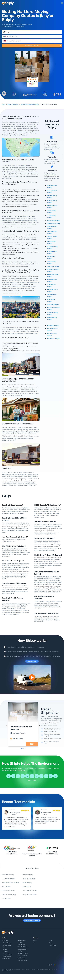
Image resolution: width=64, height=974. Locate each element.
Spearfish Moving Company (51, 227)
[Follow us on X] (48, 965)
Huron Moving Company (53, 220)
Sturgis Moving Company (51, 257)
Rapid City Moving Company (52, 191)
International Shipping (9, 894)
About (34, 940)
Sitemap (51, 943)
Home (3, 104)
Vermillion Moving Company (52, 237)
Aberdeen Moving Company (52, 196)
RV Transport (5, 940)
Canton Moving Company (51, 300)
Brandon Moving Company (51, 242)
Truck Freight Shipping (30, 890)
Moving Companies (13, 104)
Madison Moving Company (51, 262)
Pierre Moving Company (53, 223)
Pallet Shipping (27, 882)
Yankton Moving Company (51, 216)
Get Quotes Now (31, 661)
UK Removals (6, 898)
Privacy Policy (52, 945)
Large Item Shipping (29, 879)
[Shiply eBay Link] (53, 965)
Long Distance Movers (30, 894)
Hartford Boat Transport (53, 338)
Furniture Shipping (8, 875)
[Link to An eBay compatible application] (32, 848)
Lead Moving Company (53, 304)
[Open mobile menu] (62, 3)
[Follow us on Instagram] (51, 965)
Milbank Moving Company (51, 285)
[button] (39, 726)
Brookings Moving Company (52, 201)
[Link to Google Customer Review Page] (12, 848)
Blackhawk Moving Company (52, 318)
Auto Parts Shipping (7, 943)
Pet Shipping (5, 949)
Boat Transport (21, 958)
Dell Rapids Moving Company (52, 280)
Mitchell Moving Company (51, 211)
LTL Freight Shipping (8, 879)
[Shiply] (8, 3)
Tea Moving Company (53, 266)
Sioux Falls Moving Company (52, 186)
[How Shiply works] (32, 677)
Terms (50, 940)
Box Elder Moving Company (51, 232)
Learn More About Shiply (31, 920)
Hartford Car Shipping (53, 325)
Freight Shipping (28, 875)
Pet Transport (6, 886)
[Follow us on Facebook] (49, 965)
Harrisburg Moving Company (52, 252)
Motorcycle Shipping (8, 890)
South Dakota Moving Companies (30, 104)
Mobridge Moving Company (51, 295)
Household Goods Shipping (10, 882)
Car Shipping (27, 886)
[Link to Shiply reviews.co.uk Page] (52, 848)
